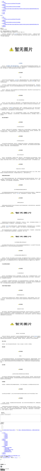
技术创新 (9, 6)
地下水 (18, 193)
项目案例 (4, 7)
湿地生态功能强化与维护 (20, 8)
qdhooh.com (10, 456)
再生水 (12, 107)
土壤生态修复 (14, 8)
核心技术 (6, 6)
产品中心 (4, 9)
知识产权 (15, 3)
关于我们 (4, 2)
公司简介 (6, 3)
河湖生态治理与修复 (8, 8)
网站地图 (15, 455)
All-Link (18, 455)
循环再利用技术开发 (35, 8)
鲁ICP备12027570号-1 (6, 457)
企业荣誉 (18, 3)
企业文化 (9, 3)
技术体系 (4, 5)
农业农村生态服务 (28, 8)
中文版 (3, 12)
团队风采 (4, 10)
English (3, 13)
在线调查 (8, 455)
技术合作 (12, 6)
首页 (3, 1)
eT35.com (16, 457)
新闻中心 (4, 4)
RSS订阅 (12, 455)
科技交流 (15, 6)
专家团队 (18, 6)
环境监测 (35, 336)
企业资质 (12, 3)
